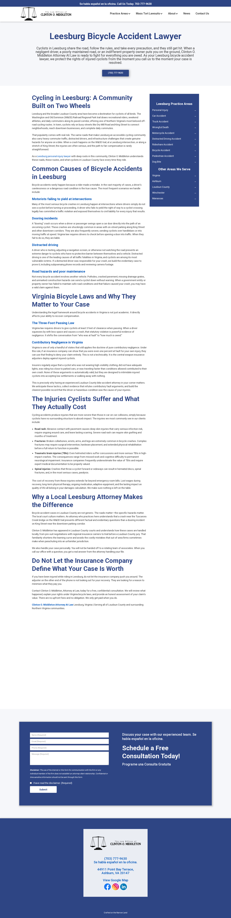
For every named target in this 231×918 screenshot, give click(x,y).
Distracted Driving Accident (174, 138)
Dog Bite (174, 161)
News (186, 13)
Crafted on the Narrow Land (115, 913)
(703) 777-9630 (115, 73)
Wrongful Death (174, 127)
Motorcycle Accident (174, 133)
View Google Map (115, 880)
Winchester (174, 192)
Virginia (174, 175)
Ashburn (174, 181)
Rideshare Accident (174, 144)
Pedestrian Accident (174, 156)
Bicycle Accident (174, 150)
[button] (120, 13)
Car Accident (174, 115)
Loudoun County (174, 187)
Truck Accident (174, 121)
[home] (46, 13)
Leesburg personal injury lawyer (53, 156)
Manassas (174, 198)
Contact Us (202, 13)
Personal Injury (174, 110)
